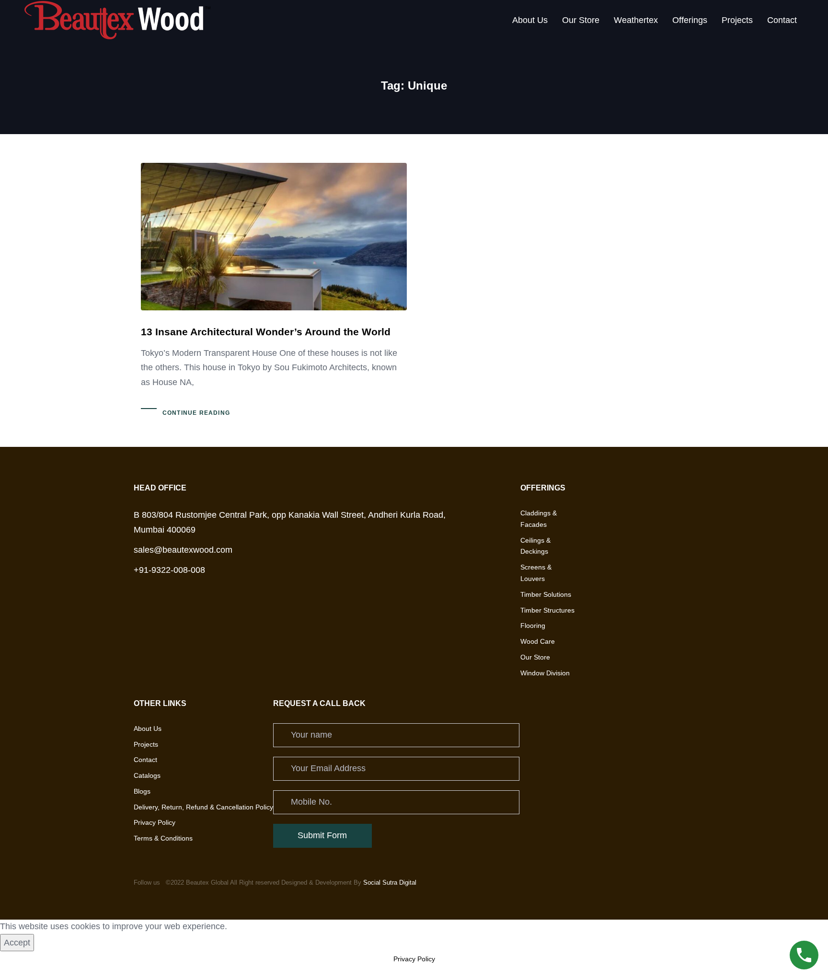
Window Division (545, 673)
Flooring (532, 625)
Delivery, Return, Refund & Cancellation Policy (203, 807)
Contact (782, 20)
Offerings (689, 20)
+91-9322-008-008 (169, 570)
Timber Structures (547, 610)
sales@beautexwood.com (183, 550)
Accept (17, 942)
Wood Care (537, 641)
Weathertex (636, 20)
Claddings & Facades (538, 518)
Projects (737, 20)
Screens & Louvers (536, 572)
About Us (530, 20)
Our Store (580, 20)
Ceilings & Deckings (535, 546)
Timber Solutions (545, 594)
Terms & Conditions (163, 838)
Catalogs (147, 775)
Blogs (142, 791)
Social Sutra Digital (389, 882)
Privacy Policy (154, 822)
